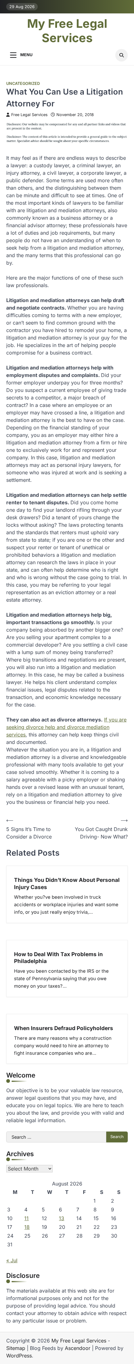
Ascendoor (77, 1348)
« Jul (11, 1260)
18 (27, 1227)
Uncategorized (23, 83)
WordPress (19, 1355)
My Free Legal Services (67, 31)
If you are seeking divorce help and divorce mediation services (66, 727)
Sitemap (15, 1348)
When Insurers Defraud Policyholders (63, 1028)
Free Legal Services (29, 114)
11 (26, 1218)
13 (61, 1218)
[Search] (121, 55)
